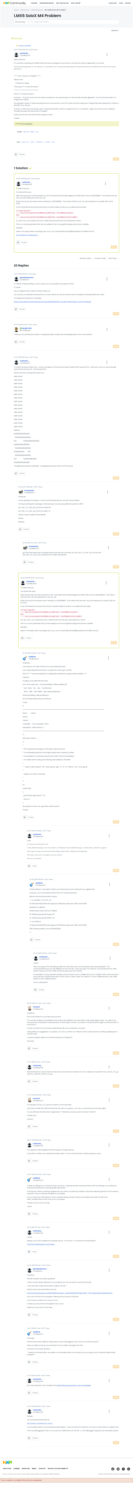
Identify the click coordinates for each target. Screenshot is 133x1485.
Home (16, 10)
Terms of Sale (21, 1474)
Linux (36, 132)
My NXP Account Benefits (58, 1469)
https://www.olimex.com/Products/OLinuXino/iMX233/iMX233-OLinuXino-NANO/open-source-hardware (52, 302)
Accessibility (44, 1474)
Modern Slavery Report (32, 1474)
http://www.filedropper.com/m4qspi (41, 1244)
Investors (26, 1469)
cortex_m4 (24, 142)
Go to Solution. (27, 124)
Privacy (5, 1474)
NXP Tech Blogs (62, 3)
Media (34, 1469)
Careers (16, 1469)
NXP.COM (74, 3)
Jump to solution (24, 46)
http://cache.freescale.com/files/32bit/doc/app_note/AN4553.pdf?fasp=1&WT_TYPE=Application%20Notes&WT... (70, 1293)
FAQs (121, 3)
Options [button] (114, 30)
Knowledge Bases (47, 3)
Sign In (128, 3)
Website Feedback (54, 1474)
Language (113, 3)
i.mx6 (32, 142)
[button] (106, 54)
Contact (42, 1469)
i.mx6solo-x (39, 142)
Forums (34, 3)
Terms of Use (12, 1474)
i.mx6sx (47, 142)
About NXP (7, 1469)
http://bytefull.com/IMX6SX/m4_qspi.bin (39, 1423)
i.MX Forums (25, 10)
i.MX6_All (26, 132)
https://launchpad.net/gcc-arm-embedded (74, 1385)
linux (53, 142)
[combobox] (74, 22)
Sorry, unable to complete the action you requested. (22, 1480)
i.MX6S (32, 132)
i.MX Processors (37, 10)
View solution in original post (27, 235)
